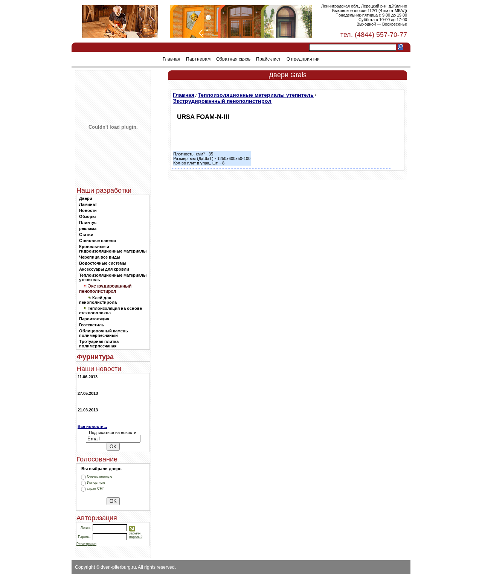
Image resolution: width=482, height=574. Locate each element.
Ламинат (88, 204)
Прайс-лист (268, 59)
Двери (85, 198)
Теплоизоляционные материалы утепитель (256, 95)
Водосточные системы (102, 263)
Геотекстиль (91, 325)
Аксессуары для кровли (104, 269)
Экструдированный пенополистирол (222, 101)
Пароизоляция (94, 319)
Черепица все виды (99, 257)
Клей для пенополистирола (98, 300)
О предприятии (303, 59)
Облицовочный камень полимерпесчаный (103, 333)
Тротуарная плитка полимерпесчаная (99, 343)
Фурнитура (95, 357)
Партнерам (198, 59)
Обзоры (87, 216)
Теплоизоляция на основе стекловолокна (110, 310)
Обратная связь (233, 59)
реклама (87, 228)
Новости (88, 210)
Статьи (86, 234)
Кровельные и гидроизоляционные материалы (112, 248)
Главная (171, 59)
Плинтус (87, 222)
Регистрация (86, 544)
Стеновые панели (97, 240)
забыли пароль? (135, 535)
